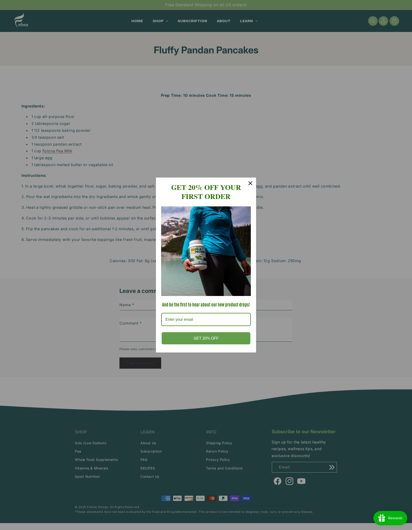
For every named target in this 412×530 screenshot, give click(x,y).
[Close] (250, 183)
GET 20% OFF (206, 338)
